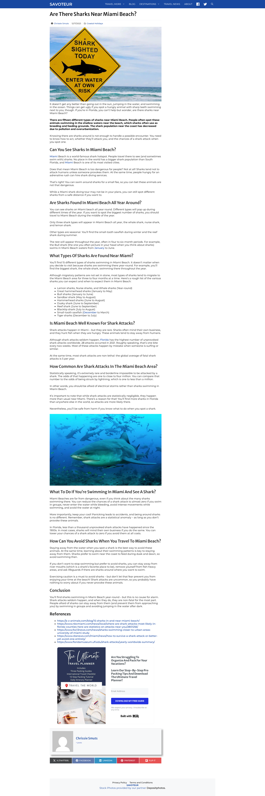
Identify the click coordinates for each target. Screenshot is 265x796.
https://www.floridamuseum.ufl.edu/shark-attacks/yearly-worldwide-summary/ (106, 642)
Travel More (113, 4)
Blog (132, 4)
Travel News (172, 4)
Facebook (198, 4)
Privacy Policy (119, 782)
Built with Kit (130, 716)
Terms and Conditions (141, 782)
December (90, 312)
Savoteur (61, 4)
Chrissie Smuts (61, 23)
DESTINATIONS (147, 4)
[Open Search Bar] (212, 4)
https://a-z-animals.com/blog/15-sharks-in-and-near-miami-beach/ (98, 620)
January (99, 248)
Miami (54, 156)
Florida (104, 339)
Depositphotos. (156, 788)
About (188, 4)
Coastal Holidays (95, 23)
